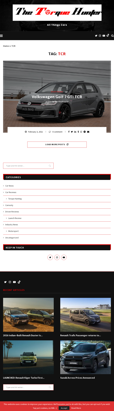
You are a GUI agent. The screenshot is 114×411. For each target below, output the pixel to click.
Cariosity (9, 205)
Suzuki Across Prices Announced (77, 378)
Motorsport (13, 231)
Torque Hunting (15, 198)
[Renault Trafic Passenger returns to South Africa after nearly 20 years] (85, 315)
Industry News (11, 224)
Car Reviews (10, 192)
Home (6, 46)
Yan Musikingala (61, 101)
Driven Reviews (57, 92)
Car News (9, 185)
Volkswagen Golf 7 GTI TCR (57, 97)
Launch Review (14, 218)
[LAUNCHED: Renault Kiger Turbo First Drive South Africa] (28, 357)
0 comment (57, 131)
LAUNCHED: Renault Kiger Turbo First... (23, 378)
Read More (76, 408)
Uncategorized (12, 237)
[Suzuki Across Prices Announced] (85, 357)
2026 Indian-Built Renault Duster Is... (23, 335)
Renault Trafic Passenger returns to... (80, 335)
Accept (64, 408)
